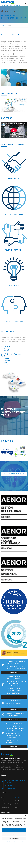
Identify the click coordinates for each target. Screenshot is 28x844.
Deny (14, 834)
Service (17, 804)
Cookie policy (6, 841)
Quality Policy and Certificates (14, 473)
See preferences (14, 838)
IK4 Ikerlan (6, 358)
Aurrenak (6, 350)
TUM (5, 362)
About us (17, 797)
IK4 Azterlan (7, 360)
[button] (25, 815)
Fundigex (6, 364)
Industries (4, 800)
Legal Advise (22, 841)
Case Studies (5, 807)
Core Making (18, 800)
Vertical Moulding (6, 804)
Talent (16, 807)
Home (2, 25)
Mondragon (7, 349)
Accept (14, 830)
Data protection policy (14, 841)
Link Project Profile (14, 719)
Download (15, 672)
